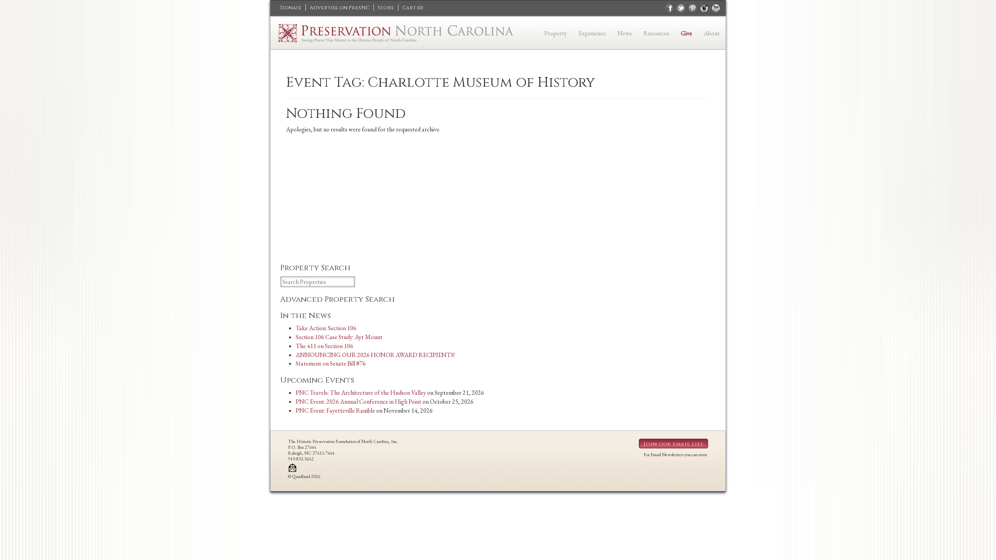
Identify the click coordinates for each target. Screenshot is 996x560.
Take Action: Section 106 (326, 328)
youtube (716, 8)
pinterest (692, 8)
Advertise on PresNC (340, 7)
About (712, 33)
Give (686, 33)
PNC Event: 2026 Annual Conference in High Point (358, 401)
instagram (704, 8)
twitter (681, 8)
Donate (291, 7)
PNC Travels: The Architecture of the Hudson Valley (361, 392)
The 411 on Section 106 (324, 346)
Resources (656, 33)
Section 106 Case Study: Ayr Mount (339, 337)
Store (386, 7)
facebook (669, 8)
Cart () (412, 7)
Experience (592, 33)
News (624, 33)
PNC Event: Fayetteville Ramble (335, 410)
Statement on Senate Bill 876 (331, 363)
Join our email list (673, 444)
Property (555, 33)
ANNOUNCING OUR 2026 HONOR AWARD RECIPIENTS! (375, 355)
